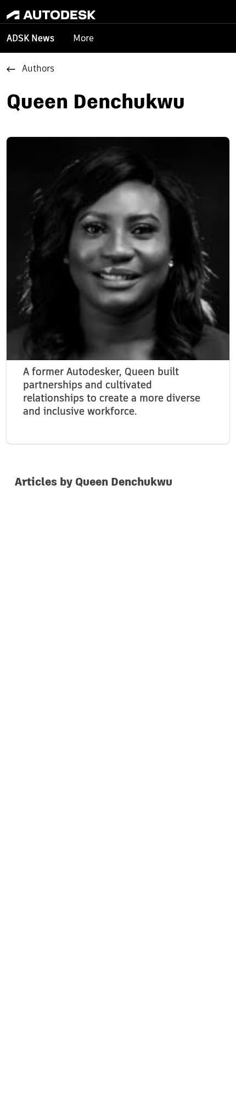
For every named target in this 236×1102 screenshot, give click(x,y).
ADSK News (30, 39)
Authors (38, 69)
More (83, 38)
